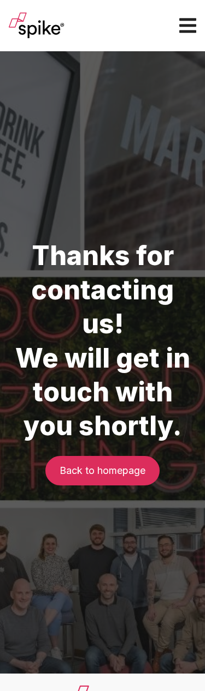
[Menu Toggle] (187, 25)
